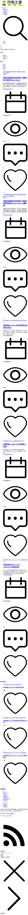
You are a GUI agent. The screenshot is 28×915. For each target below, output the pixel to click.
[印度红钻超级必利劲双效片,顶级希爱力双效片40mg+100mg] (15, 73)
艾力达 (5, 800)
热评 (4, 69)
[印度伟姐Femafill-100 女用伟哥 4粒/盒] (12, 441)
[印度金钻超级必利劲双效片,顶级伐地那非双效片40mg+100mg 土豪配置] (15, 196)
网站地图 (12, 813)
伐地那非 (6, 796)
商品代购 (5, 9)
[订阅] (14, 849)
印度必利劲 (6, 799)
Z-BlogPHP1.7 (9, 815)
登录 (4, 41)
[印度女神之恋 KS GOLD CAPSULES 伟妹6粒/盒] (14, 559)
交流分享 (5, 11)
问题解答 (5, 12)
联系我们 (5, 805)
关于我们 (5, 803)
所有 (4, 55)
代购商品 (5, 806)
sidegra (5, 793)
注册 (4, 43)
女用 (4, 58)
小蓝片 (5, 794)
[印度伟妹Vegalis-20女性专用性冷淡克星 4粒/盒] (14, 320)
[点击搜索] (15, 40)
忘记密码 (8, 857)
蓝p (4, 791)
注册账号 (3, 857)
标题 (4, 66)
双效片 (4, 57)
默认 (4, 64)
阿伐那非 (6, 797)
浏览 (4, 67)
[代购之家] (12, 5)
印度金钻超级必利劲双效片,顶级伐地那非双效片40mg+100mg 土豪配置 (15, 203)
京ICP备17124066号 (5, 813)
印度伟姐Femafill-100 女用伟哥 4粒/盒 (13, 687)
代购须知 (5, 14)
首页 (4, 7)
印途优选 (10, 89)
